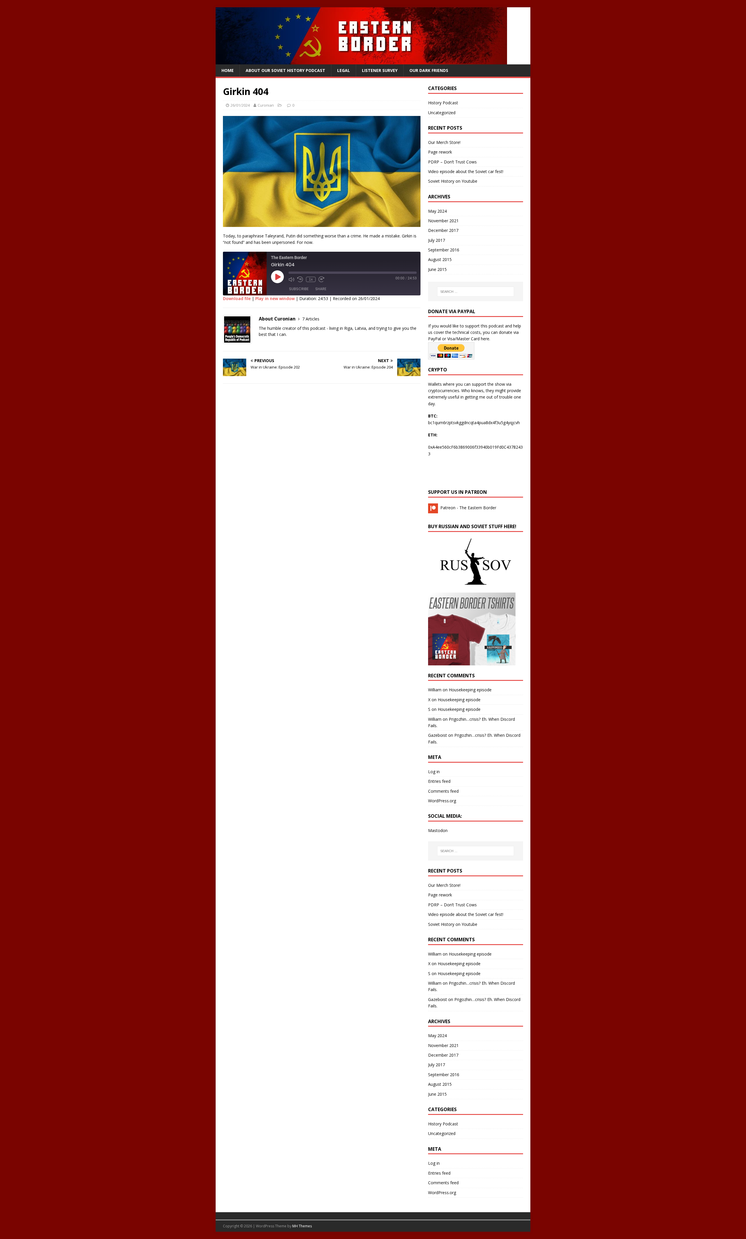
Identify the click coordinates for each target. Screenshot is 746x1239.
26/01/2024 (240, 105)
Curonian (266, 105)
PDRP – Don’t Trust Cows (452, 162)
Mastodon (438, 830)
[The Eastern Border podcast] (361, 61)
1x (311, 279)
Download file (237, 298)
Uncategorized (441, 112)
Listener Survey (379, 70)
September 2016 (443, 250)
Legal (343, 70)
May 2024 (437, 211)
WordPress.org (442, 800)
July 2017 (436, 240)
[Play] (277, 276)
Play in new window (275, 298)
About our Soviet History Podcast (285, 70)
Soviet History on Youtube (452, 181)
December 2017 (443, 230)
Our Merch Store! (444, 142)
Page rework (440, 152)
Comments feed (443, 791)
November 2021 (443, 220)
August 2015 (440, 259)
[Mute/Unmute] (291, 279)
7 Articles (310, 319)
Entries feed (439, 781)
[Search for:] (475, 292)
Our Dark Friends (428, 70)
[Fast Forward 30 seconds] (321, 279)
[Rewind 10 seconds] (300, 279)
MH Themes (302, 1226)
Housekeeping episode (470, 689)
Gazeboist (437, 735)
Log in (434, 771)
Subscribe (299, 288)
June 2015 (437, 269)
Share (320, 288)
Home (227, 70)
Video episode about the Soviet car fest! (465, 171)
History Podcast (443, 102)
